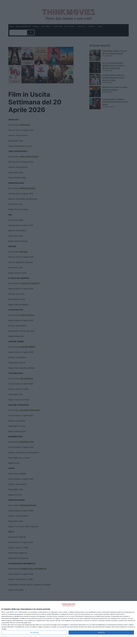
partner (15, 612)
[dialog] (68, 619)
